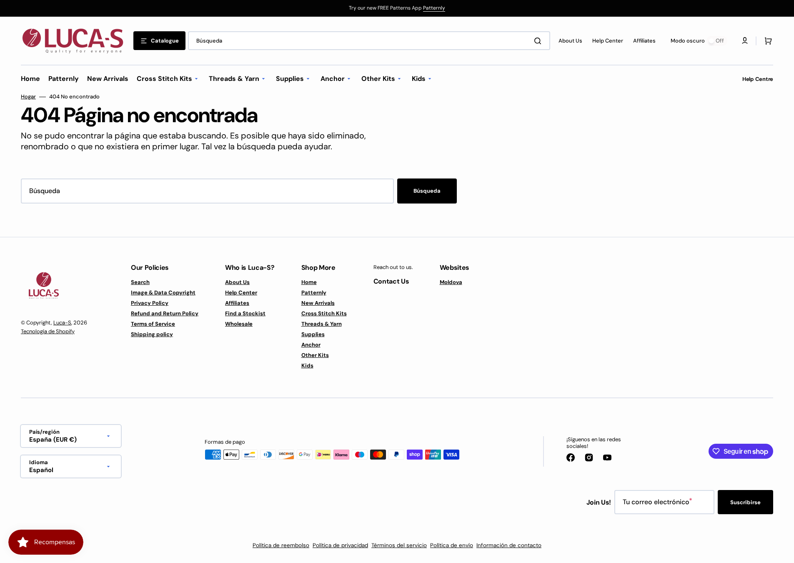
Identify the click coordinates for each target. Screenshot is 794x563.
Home (309, 282)
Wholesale (239, 323)
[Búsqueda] (539, 41)
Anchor (311, 344)
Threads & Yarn (321, 323)
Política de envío (451, 545)
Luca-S (62, 322)
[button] (766, 41)
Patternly (434, 8)
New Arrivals (318, 303)
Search (140, 282)
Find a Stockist (245, 313)
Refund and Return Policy (164, 313)
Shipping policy (152, 334)
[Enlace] (397, 8)
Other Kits (315, 355)
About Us (237, 282)
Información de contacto (508, 545)
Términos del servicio (399, 545)
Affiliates (237, 303)
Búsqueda (427, 190)
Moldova (451, 282)
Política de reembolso (281, 545)
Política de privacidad (340, 545)
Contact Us (391, 281)
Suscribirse (745, 502)
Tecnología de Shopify (48, 331)
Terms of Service (153, 323)
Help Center (241, 292)
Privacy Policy (149, 303)
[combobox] (369, 40)
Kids (307, 365)
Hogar (28, 96)
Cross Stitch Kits (324, 313)
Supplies (313, 334)
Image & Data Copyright (163, 292)
